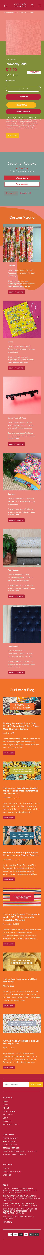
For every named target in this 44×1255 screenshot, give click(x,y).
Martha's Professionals (14, 1155)
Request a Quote (16, 444)
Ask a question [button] (22, 184)
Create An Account (12, 1172)
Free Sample (21, 105)
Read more (12, 135)
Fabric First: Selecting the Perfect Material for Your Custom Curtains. (20, 1205)
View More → (8, 1222)
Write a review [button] (22, 178)
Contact (7, 1121)
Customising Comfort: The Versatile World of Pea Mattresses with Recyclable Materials (20, 1211)
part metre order (23, 111)
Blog (5, 1118)
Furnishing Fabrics (10, 12)
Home (5, 1101)
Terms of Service (11, 1148)
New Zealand (9, 1111)
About (6, 1108)
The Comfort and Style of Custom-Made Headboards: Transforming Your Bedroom (21, 1198)
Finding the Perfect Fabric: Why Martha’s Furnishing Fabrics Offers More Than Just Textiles (20, 1191)
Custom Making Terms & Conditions (19, 1151)
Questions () (25, 193)
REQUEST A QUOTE (16, 292)
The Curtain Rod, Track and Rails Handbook (18, 1217)
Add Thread (12, 80)
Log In (6, 1168)
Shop (5, 1105)
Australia (7, 1115)
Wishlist (7, 1175)
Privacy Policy (10, 1145)
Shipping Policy (10, 1138)
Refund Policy (10, 1141)
